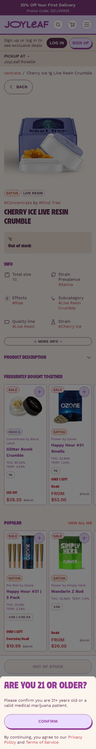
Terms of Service (42, 742)
